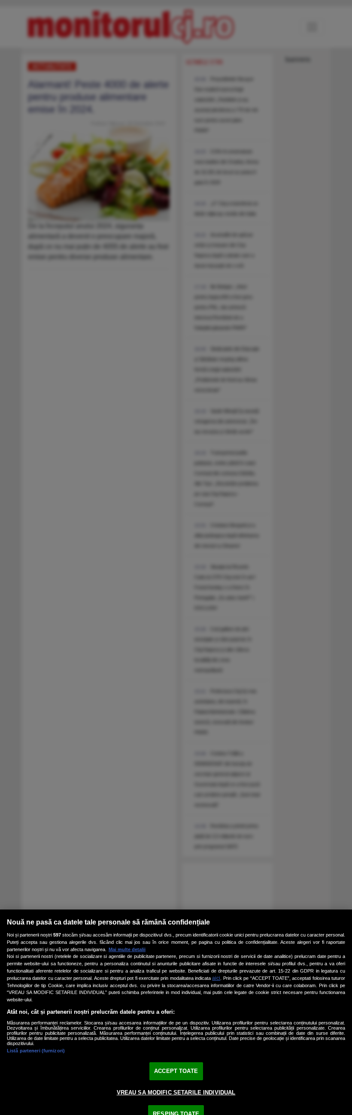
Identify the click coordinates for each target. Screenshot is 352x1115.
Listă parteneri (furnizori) (36, 1050)
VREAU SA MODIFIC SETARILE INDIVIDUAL (176, 1092)
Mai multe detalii (127, 949)
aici (216, 978)
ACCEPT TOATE (176, 1071)
